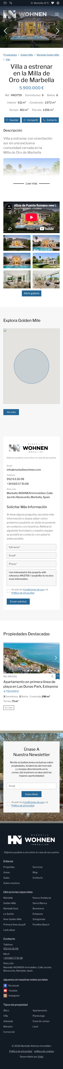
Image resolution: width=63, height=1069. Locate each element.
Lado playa (9, 929)
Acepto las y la (29, 591)
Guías (6, 877)
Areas (6, 872)
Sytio (40, 1056)
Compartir (32, 120)
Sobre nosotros (11, 883)
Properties (9, 867)
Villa (5, 1015)
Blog (35, 872)
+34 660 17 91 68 (13, 957)
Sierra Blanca (40, 903)
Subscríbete (31, 794)
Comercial (8, 1031)
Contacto (52, 120)
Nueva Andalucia (42, 897)
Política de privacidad (22, 592)
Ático (6, 1010)
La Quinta (8, 913)
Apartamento (40, 1010)
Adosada (8, 1021)
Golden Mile (9, 903)
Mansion (8, 1026)
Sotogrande (39, 919)
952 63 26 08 (10, 948)
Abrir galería (31, 293)
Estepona (38, 913)
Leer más (31, 183)
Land (35, 1026)
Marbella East (10, 908)
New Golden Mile (12, 919)
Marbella (8, 897)
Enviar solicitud (18, 601)
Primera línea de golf (14, 924)
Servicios (38, 867)
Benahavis (38, 908)
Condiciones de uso (33, 589)
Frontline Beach (41, 924)
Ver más (11, 412)
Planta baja (39, 1015)
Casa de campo (41, 1021)
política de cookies (44, 1051)
